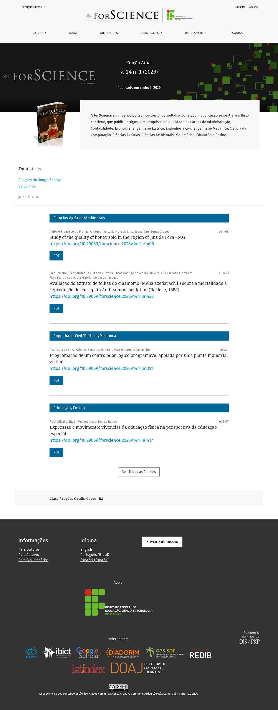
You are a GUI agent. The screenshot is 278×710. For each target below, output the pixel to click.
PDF (56, 256)
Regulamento (195, 33)
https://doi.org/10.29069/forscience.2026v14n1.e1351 (101, 368)
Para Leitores (29, 549)
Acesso (253, 6)
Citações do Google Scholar (40, 180)
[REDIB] (201, 653)
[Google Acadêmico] (89, 653)
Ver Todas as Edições (139, 472)
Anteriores (109, 33)
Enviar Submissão (162, 541)
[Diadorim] (123, 653)
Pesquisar (236, 33)
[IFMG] (118, 602)
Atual (73, 33)
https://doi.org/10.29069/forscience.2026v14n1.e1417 (101, 440)
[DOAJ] (138, 668)
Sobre (38, 33)
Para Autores (28, 555)
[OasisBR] (165, 653)
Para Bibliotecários (33, 560)
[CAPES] (31, 653)
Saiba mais (27, 186)
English (86, 549)
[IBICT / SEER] (57, 653)
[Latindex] (89, 668)
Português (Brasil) (34, 6)
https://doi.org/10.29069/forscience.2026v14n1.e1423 (102, 296)
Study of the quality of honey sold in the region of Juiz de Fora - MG (117, 237)
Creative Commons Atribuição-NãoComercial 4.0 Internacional (158, 693)
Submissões (150, 33)
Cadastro (240, 6)
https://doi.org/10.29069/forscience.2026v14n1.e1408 (102, 243)
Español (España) (94, 560)
